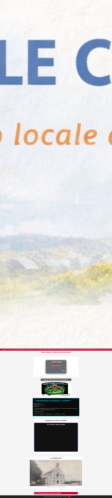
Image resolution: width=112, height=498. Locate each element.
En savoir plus (65, 496)
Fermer (69, 496)
